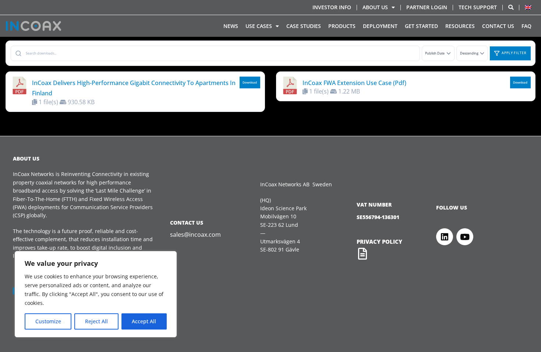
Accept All (144, 321)
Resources (460, 25)
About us (375, 7)
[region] (96, 294)
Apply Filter (514, 53)
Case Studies (303, 25)
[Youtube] (464, 236)
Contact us (498, 25)
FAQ (526, 25)
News (230, 25)
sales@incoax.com (195, 234)
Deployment (380, 25)
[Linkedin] (444, 236)
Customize (48, 321)
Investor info (331, 7)
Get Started (421, 25)
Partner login (426, 7)
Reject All (96, 321)
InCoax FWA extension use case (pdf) (354, 83)
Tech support (478, 7)
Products (342, 25)
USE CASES (258, 25)
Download (250, 82)
